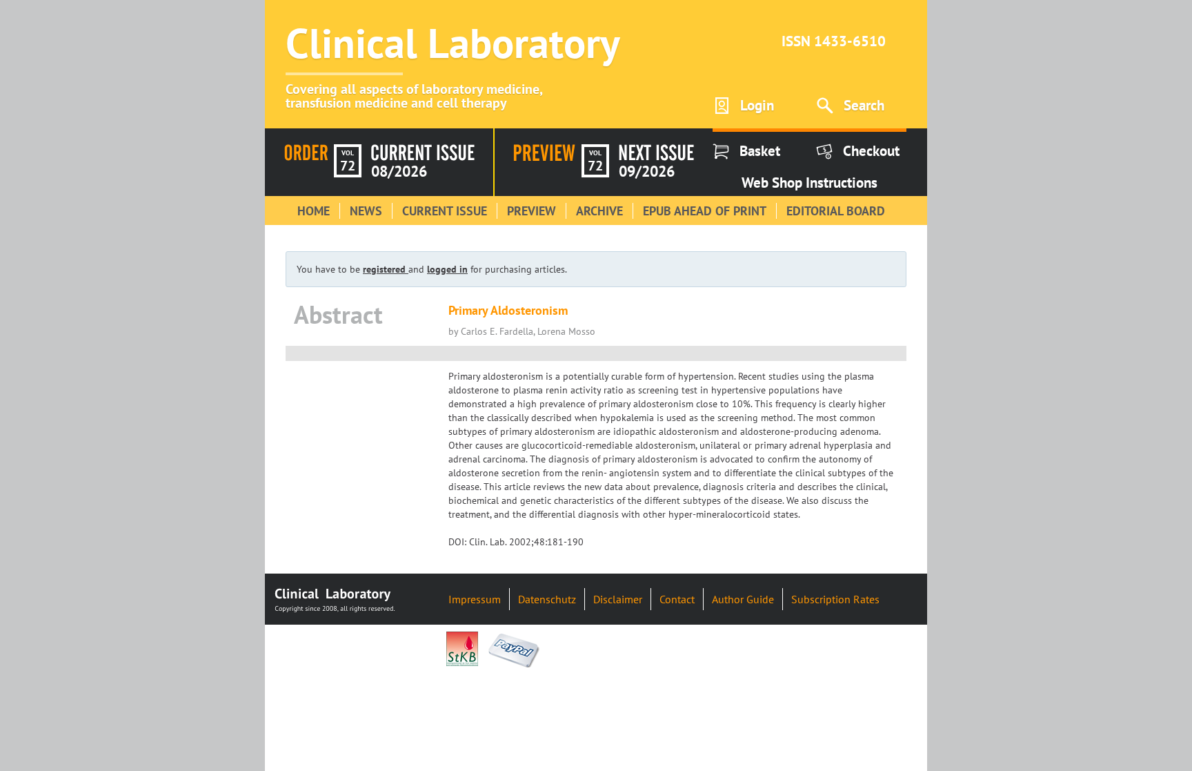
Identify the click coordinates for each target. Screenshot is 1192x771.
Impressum (474, 599)
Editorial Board (835, 211)
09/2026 (647, 171)
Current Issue (444, 211)
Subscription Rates (835, 599)
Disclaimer (617, 599)
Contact (677, 599)
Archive (599, 211)
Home (313, 211)
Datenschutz (547, 599)
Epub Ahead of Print (704, 211)
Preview (531, 211)
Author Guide (743, 599)
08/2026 (399, 171)
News (366, 211)
